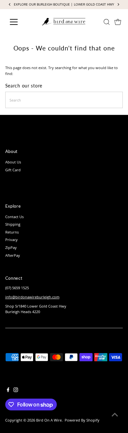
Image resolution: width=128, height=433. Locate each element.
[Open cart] (118, 22)
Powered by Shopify (82, 420)
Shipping (12, 224)
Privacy (11, 239)
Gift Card (13, 169)
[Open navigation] (19, 22)
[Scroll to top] (114, 415)
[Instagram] (16, 391)
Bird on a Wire (49, 420)
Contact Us (14, 216)
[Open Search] (107, 22)
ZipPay (11, 247)
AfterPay (12, 255)
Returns (12, 232)
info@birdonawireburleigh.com (32, 296)
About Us (13, 162)
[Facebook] (8, 391)
